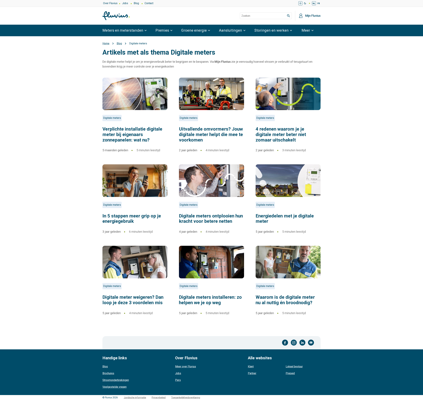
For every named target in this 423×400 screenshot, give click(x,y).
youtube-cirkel (311, 343)
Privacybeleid (159, 397)
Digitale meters (112, 117)
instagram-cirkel (294, 343)
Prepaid (290, 373)
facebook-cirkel (285, 343)
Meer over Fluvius (185, 366)
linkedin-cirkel (302, 343)
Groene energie (194, 30)
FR (318, 3)
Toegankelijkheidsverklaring (185, 397)
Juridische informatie (135, 397)
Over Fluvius (110, 3)
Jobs (125, 3)
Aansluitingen (230, 30)
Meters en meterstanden (122, 30)
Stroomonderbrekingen (115, 380)
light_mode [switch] (300, 3)
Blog (136, 3)
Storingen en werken (271, 30)
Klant (251, 366)
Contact (149, 3)
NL (314, 3)
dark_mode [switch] (305, 3)
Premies (162, 30)
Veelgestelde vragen (114, 386)
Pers (178, 380)
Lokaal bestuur (294, 366)
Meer (306, 30)
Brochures (108, 373)
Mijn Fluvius (313, 15)
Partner (252, 373)
